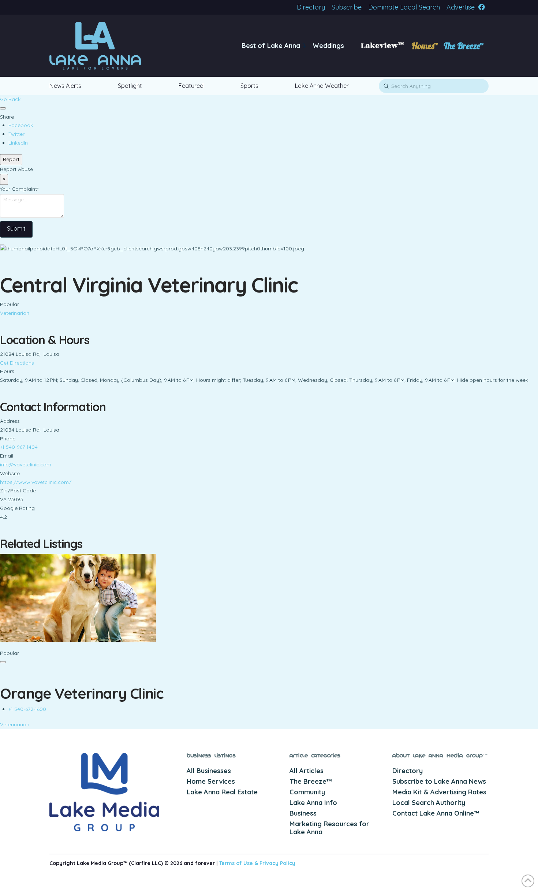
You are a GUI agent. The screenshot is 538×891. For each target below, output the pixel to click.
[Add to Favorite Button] (3, 108)
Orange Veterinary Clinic (81, 693)
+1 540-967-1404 (19, 447)
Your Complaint (19, 189)
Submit (16, 228)
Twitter (16, 134)
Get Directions (17, 362)
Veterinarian (14, 313)
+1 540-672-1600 (27, 709)
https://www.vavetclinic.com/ (35, 482)
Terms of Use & (239, 863)
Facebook (20, 125)
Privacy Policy (277, 863)
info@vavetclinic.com (25, 464)
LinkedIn (18, 142)
